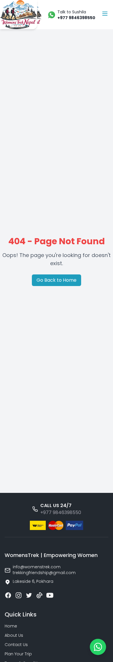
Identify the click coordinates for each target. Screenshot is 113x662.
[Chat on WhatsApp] (98, 647)
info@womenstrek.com (37, 567)
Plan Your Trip (18, 654)
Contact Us (16, 644)
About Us (14, 635)
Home (11, 626)
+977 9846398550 (60, 512)
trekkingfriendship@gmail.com (44, 573)
